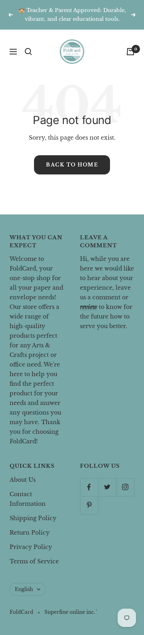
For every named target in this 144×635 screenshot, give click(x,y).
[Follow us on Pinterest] (89, 505)
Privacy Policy (31, 547)
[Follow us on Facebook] (89, 487)
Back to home (72, 165)
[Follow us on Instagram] (125, 487)
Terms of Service (34, 561)
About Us (23, 479)
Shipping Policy (33, 518)
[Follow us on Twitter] (107, 487)
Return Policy (30, 532)
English (24, 589)
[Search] (28, 51)
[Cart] (130, 51)
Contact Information (28, 499)
